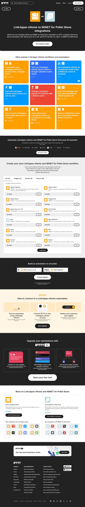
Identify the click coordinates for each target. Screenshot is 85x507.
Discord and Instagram (29, 469)
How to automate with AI (48, 469)
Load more (42, 250)
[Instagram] (57, 501)
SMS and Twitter (27, 482)
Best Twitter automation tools (49, 471)
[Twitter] (64, 501)
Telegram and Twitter (28, 489)
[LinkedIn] (54, 501)
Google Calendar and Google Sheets (32, 474)
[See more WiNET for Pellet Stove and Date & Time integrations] (50, 433)
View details (9, 193)
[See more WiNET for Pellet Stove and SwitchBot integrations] (62, 433)
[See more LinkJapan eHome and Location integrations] (22, 426)
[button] (42, 326)
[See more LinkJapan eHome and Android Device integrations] (34, 433)
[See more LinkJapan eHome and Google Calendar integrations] (22, 433)
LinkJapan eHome (25, 27)
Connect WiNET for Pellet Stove (54, 416)
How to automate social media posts (51, 489)
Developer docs (17, 489)
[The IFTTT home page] (4, 3)
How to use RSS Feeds (48, 479)
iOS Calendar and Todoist (29, 487)
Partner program (28, 501)
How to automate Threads (49, 487)
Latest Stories (47, 466)
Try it (39, 194)
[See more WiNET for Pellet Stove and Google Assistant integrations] (62, 426)
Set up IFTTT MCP (42, 152)
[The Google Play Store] (67, 470)
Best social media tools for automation (51, 492)
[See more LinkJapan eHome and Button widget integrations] (10, 426)
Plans (64, 3)
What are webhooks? (48, 482)
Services (15, 469)
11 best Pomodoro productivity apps (51, 484)
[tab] (8, 178)
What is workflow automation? (49, 477)
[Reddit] (70, 501)
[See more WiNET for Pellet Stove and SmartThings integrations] (73, 433)
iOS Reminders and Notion (30, 484)
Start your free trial (42, 377)
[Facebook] (51, 501)
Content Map (16, 482)
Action (13, 200)
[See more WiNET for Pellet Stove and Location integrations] (73, 426)
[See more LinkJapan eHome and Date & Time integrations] (34, 426)
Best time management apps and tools (51, 474)
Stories (15, 471)
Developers (16, 501)
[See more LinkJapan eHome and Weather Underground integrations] (10, 433)
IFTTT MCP (16, 477)
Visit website (8, 411)
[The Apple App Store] (67, 466)
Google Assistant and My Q (30, 477)
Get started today (42, 44)
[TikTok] (67, 501)
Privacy (40, 501)
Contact (35, 501)
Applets (15, 474)
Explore (58, 3)
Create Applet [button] (42, 277)
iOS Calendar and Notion (29, 471)
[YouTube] (61, 501)
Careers (21, 501)
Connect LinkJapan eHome (14, 415)
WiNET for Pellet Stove (56, 27)
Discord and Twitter (28, 492)
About (44, 501)
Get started (78, 3)
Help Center (16, 479)
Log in (70, 3)
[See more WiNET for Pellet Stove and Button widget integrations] (50, 426)
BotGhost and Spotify (28, 479)
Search (15, 484)
